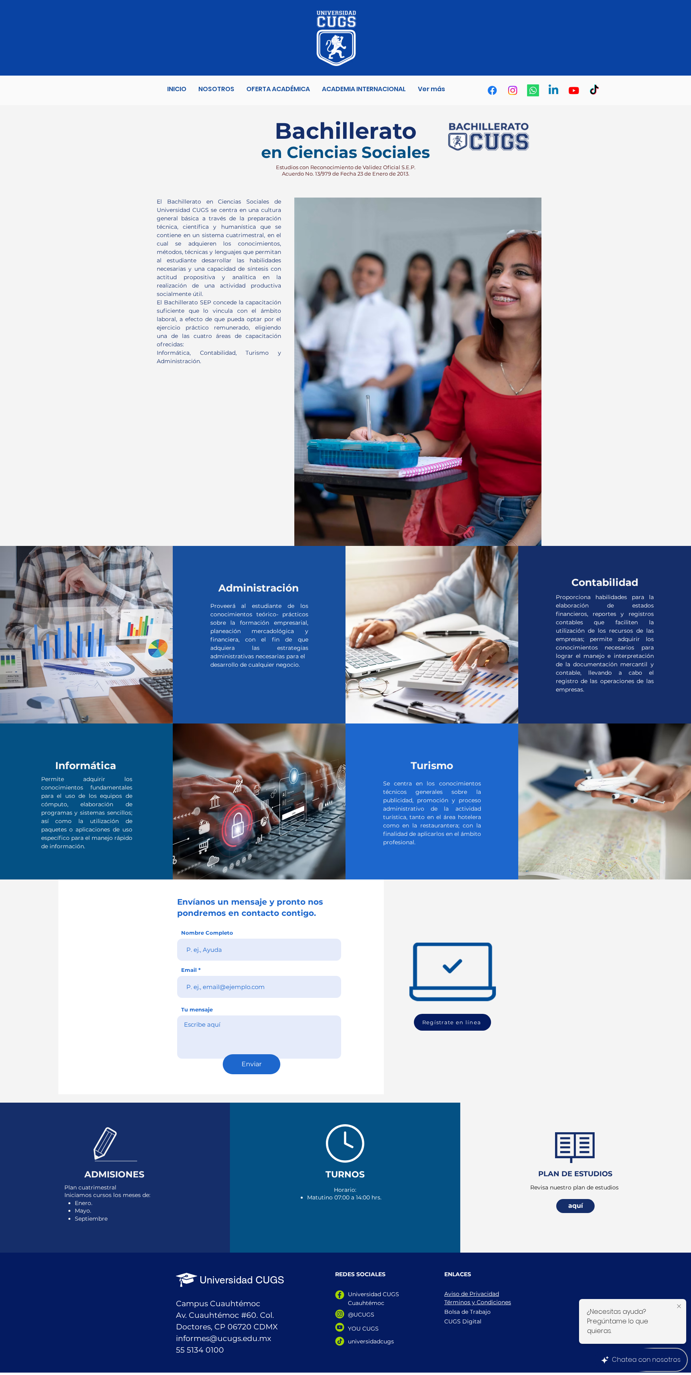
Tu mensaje (197, 1009)
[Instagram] (513, 90)
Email (189, 970)
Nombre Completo (207, 932)
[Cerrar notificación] (679, 1306)
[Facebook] (492, 90)
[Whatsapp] (533, 90)
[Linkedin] (553, 90)
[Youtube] (574, 90)
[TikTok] (594, 90)
